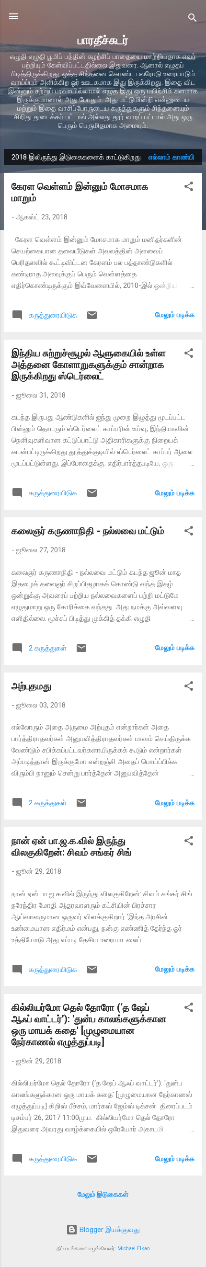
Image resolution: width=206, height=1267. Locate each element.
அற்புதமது (31, 686)
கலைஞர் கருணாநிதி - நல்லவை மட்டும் (87, 530)
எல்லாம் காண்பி (172, 157)
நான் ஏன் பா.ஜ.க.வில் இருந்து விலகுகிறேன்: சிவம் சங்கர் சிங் (71, 846)
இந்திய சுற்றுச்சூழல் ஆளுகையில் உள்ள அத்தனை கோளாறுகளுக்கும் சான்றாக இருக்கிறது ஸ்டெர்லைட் (88, 364)
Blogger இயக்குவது (109, 1229)
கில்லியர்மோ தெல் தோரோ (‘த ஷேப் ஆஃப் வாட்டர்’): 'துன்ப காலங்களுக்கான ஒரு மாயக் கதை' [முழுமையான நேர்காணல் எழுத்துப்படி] (88, 1025)
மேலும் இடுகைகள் (103, 1194)
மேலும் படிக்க (175, 314)
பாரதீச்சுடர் (103, 40)
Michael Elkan (133, 1248)
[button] (189, 188)
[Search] (192, 19)
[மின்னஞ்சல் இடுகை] (92, 318)
